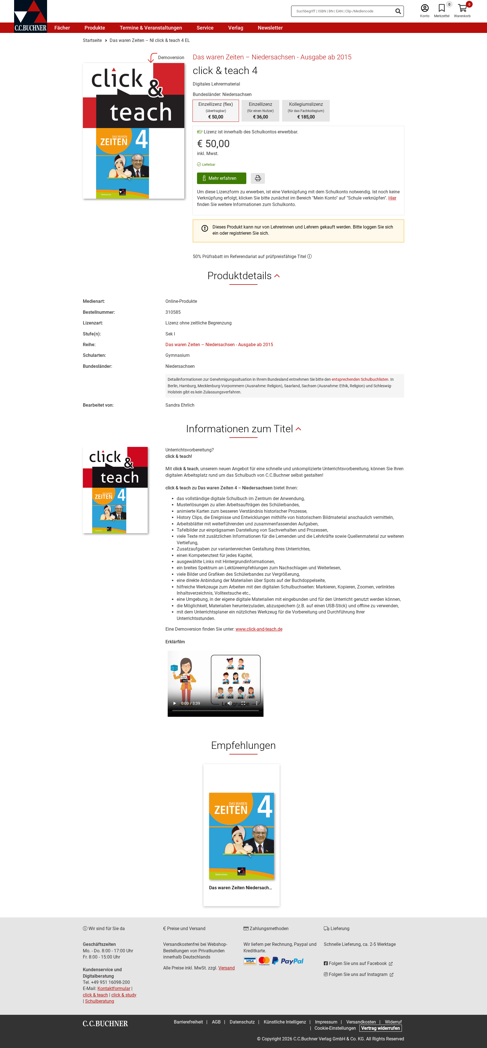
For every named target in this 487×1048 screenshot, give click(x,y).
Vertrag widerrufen (380, 1028)
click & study (123, 995)
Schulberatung (99, 1001)
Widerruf (393, 1022)
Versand (226, 968)
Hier (392, 198)
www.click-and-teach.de (259, 629)
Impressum (326, 1022)
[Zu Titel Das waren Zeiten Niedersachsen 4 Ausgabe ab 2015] (241, 825)
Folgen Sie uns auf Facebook (358, 963)
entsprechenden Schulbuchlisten (360, 379)
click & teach (95, 995)
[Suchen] (398, 11)
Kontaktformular (114, 988)
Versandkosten (361, 1022)
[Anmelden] (425, 9)
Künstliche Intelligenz (285, 1022)
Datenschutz (242, 1022)
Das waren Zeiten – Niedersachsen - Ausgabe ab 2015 (219, 344)
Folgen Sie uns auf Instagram (358, 974)
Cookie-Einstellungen (335, 1028)
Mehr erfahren (223, 178)
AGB (216, 1022)
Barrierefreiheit (188, 1022)
